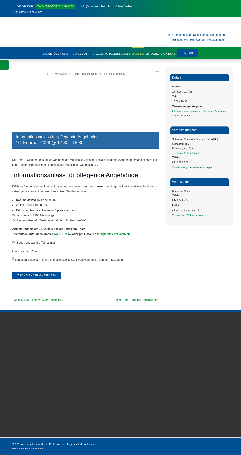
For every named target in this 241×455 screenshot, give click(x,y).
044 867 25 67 (62, 234)
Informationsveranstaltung (186, 111)
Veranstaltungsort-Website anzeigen (192, 167)
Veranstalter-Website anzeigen (189, 215)
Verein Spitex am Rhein (34, 444)
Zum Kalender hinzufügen (36, 275)
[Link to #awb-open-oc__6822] (5, 65)
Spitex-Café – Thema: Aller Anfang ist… (39, 300)
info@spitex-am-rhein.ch (113, 234)
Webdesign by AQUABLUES (27, 448)
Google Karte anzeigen (187, 152)
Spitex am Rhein (181, 115)
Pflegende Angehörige (215, 111)
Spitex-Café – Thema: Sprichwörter (136, 300)
